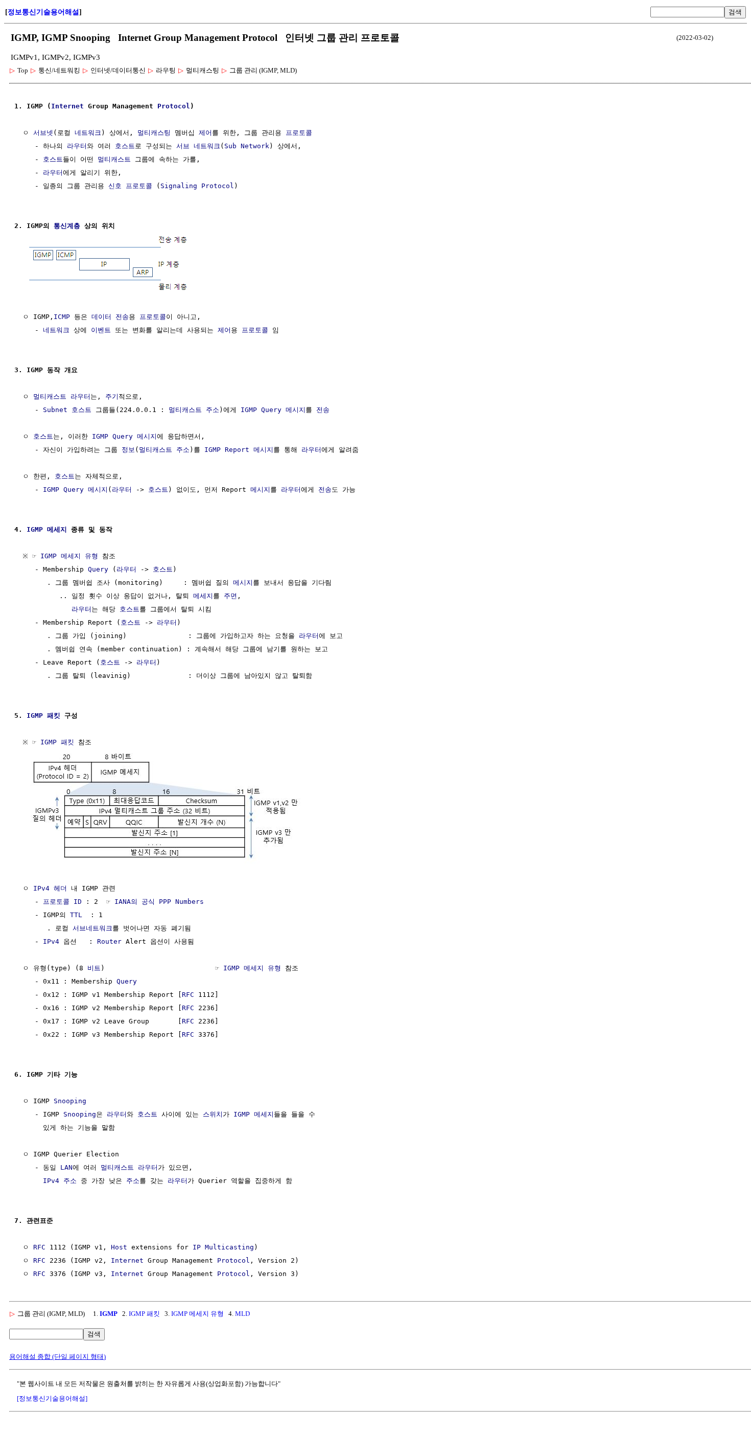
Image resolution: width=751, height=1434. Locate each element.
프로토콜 (299, 132)
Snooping (70, 1101)
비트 (94, 968)
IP (197, 1247)
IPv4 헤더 (50, 888)
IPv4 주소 (60, 1181)
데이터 (101, 317)
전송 (122, 317)
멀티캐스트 (114, 159)
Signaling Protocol (197, 186)
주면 (230, 596)
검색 (735, 12)
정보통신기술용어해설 (43, 12)
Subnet (55, 410)
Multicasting (229, 1247)
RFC (188, 994)
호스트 (125, 146)
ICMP (62, 317)
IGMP (109, 1313)
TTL (76, 915)
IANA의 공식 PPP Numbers (159, 901)
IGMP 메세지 (47, 529)
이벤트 (101, 330)
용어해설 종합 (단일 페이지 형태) (57, 1356)
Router (109, 941)
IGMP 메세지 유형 (69, 556)
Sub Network (246, 146)
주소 (132, 1181)
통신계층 (67, 226)
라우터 (77, 146)
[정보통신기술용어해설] (52, 1398)
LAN (66, 1167)
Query (98, 569)
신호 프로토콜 (130, 186)
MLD (242, 1313)
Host (119, 1247)
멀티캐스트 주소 (194, 410)
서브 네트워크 (198, 146)
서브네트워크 (92, 928)
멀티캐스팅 (154, 132)
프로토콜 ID (62, 901)
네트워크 (88, 132)
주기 (112, 396)
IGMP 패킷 (43, 715)
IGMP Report (226, 449)
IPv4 (51, 941)
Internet (67, 106)
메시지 (296, 410)
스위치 (213, 1114)
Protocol (173, 106)
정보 (128, 449)
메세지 (203, 596)
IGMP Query (261, 410)
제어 (205, 132)
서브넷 (43, 132)
